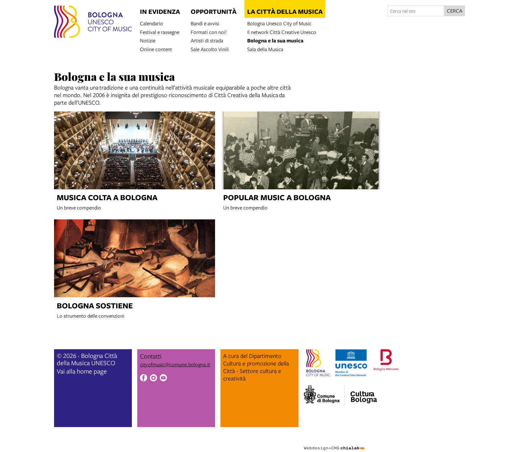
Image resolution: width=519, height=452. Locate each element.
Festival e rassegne (159, 32)
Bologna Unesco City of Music (279, 23)
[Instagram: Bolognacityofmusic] (153, 378)
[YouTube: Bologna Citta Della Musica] (163, 378)
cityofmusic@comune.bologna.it (175, 364)
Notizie (147, 40)
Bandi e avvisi (205, 23)
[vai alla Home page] (93, 22)
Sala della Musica (265, 49)
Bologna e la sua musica (275, 40)
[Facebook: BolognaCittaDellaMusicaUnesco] (143, 378)
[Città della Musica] (364, 393)
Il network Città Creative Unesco (281, 32)
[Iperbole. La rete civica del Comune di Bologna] (324, 395)
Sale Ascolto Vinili (210, 49)
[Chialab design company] (334, 443)
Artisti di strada (207, 40)
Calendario (151, 23)
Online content (156, 49)
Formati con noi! (209, 32)
